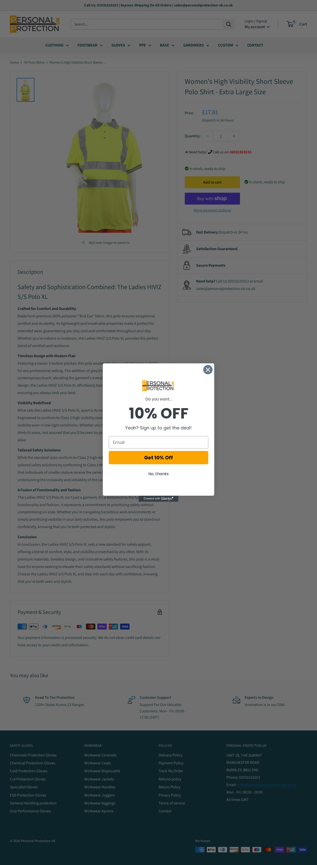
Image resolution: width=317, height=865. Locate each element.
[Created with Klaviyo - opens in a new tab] (158, 499)
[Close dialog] (208, 369)
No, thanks (158, 474)
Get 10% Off (158, 457)
